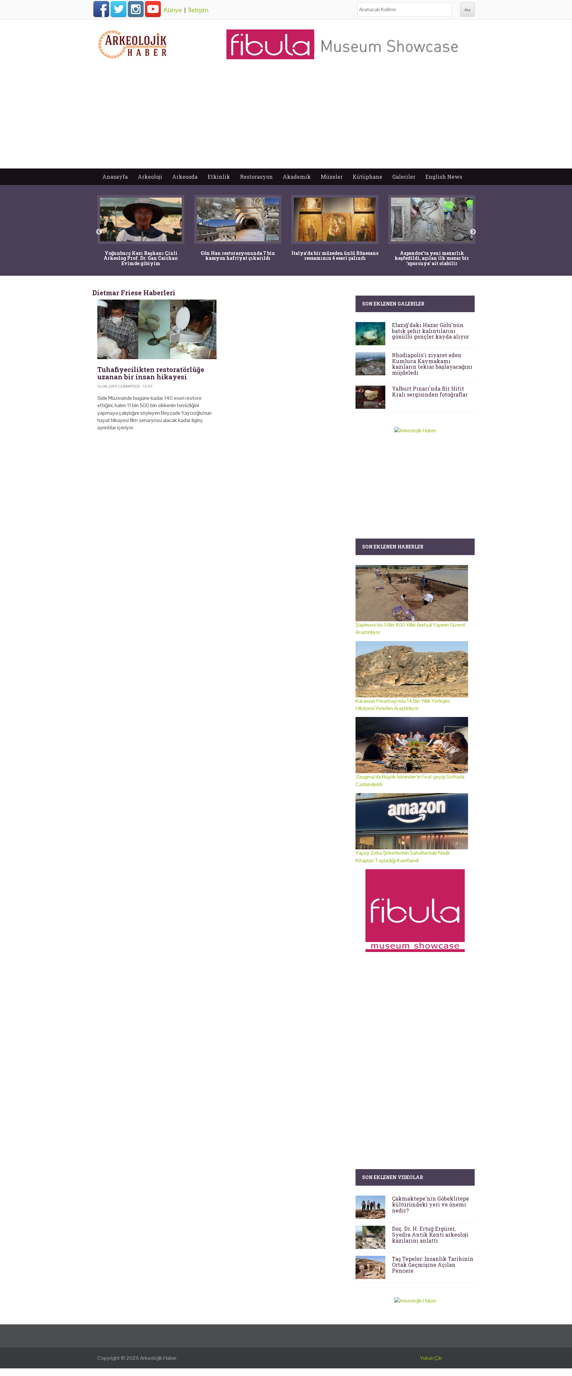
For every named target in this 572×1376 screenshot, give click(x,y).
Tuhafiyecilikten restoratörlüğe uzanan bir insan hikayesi (150, 373)
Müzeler (332, 176)
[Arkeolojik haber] (133, 43)
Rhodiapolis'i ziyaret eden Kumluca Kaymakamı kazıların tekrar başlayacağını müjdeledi (432, 364)
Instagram (136, 9)
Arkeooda (185, 176)
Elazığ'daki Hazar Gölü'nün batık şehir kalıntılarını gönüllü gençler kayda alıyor (430, 330)
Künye (173, 10)
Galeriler (403, 176)
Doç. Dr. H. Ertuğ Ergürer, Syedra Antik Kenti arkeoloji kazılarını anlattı (430, 1234)
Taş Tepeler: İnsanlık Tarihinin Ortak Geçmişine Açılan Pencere (432, 1264)
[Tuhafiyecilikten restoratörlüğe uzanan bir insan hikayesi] (156, 329)
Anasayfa (115, 176)
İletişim (198, 10)
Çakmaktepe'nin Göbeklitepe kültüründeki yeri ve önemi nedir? (430, 1204)
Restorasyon (256, 176)
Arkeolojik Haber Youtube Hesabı (153, 9)
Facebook (101, 9)
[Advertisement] (286, 118)
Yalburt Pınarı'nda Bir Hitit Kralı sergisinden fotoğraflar (430, 391)
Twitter (118, 9)
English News (443, 176)
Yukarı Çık (431, 1357)
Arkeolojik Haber (158, 1357)
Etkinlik (219, 176)
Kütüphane (367, 176)
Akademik (297, 176)
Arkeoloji (150, 176)
